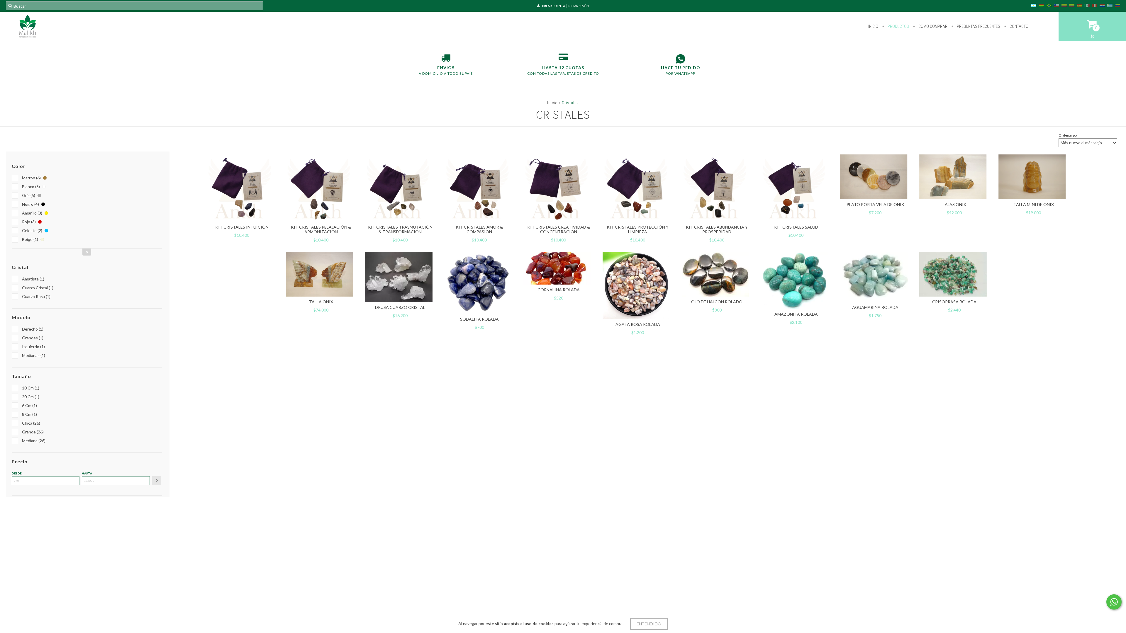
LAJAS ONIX (954, 204)
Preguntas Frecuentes (978, 26)
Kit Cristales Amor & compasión (479, 229)
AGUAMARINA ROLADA (875, 307)
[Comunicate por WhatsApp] (1114, 602)
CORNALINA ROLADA (558, 289)
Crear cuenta (553, 6)
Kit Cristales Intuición (242, 226)
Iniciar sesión (578, 6)
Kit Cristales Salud (796, 226)
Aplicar (156, 480)
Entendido (649, 623)
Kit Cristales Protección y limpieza (638, 229)
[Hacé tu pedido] (680, 59)
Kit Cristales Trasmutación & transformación (400, 229)
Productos (898, 26)
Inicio (873, 26)
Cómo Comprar (932, 26)
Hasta (87, 473)
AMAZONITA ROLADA (796, 314)
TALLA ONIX (321, 301)
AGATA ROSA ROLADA (637, 324)
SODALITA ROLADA (479, 318)
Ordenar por (1068, 135)
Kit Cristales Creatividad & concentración (558, 229)
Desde (17, 473)
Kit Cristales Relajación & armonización (321, 229)
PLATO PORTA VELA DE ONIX (875, 204)
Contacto (1018, 26)
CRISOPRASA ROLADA (954, 301)
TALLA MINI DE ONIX (1033, 204)
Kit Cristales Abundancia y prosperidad (717, 229)
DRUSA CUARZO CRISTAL (400, 307)
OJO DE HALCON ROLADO (716, 301)
